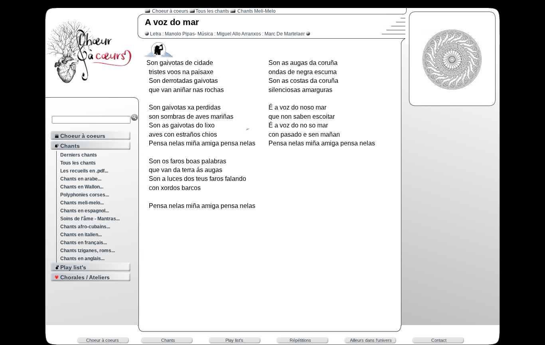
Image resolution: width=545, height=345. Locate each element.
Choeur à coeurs (171, 11)
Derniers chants (78, 155)
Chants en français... (83, 242)
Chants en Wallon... (81, 187)
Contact (438, 340)
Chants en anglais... (82, 258)
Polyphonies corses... (84, 195)
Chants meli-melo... (82, 203)
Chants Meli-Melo (256, 11)
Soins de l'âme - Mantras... (90, 219)
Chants (168, 340)
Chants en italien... (81, 234)
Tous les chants (78, 163)
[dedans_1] (159, 54)
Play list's (234, 340)
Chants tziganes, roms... (87, 250)
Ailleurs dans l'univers (371, 340)
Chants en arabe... (80, 179)
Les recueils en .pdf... (84, 171)
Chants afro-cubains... (85, 226)
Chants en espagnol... (84, 211)
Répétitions (300, 340)
